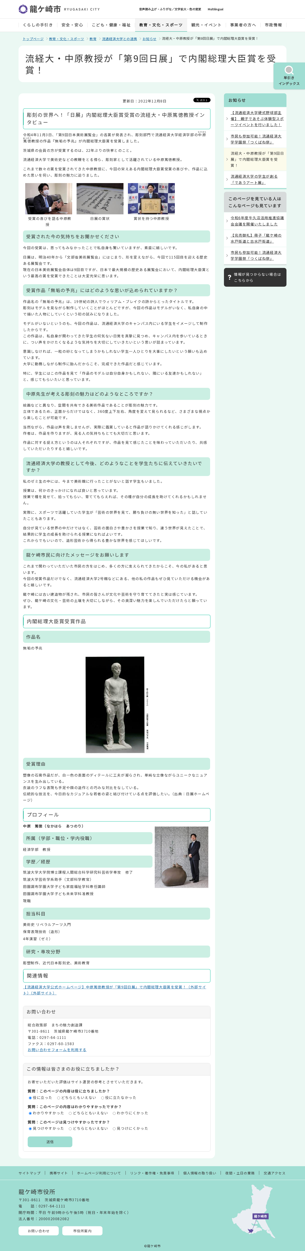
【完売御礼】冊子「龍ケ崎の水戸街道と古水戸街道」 (256, 238)
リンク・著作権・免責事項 (152, 1173)
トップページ (33, 38)
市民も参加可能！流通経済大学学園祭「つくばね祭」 (256, 139)
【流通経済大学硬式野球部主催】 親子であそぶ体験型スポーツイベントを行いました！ (257, 118)
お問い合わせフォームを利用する (57, 1049)
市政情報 (273, 24)
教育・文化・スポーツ (161, 24)
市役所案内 (82, 1230)
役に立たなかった (121, 1097)
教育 (93, 38)
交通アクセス (275, 1173)
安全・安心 (73, 24)
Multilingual (215, 9)
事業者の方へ (243, 24)
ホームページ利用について (99, 1173)
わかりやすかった (48, 1112)
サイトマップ (30, 1173)
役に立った (42, 1097)
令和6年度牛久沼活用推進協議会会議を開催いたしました (257, 220)
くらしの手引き (38, 24)
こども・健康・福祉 (111, 24)
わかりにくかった (132, 1112)
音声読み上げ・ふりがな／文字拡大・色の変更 (170, 9)
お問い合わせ (39, 1230)
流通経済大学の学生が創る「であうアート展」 (254, 179)
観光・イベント (206, 24)
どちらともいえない (78, 1097)
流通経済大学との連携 (119, 38)
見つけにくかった (132, 1128)
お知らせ (149, 38)
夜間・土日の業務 (240, 1173)
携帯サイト (59, 1173)
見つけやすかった (48, 1128)
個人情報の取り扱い (200, 1173)
